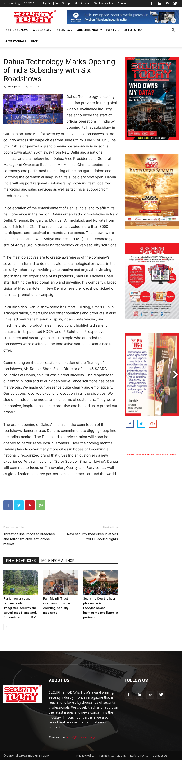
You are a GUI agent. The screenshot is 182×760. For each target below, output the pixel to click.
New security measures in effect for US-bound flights (92, 536)
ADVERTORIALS (15, 41)
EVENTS (111, 30)
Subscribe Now (87, 30)
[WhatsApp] (41, 505)
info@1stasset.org (81, 737)
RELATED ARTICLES (21, 561)
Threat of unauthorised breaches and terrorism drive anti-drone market (29, 539)
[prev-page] (6, 627)
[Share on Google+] (153, 424)
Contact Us (160, 756)
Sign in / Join (50, 3)
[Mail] (167, 3)
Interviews (63, 30)
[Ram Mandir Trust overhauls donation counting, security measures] (60, 582)
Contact (122, 3)
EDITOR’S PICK (132, 30)
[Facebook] (151, 3)
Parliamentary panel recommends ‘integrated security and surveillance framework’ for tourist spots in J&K (20, 608)
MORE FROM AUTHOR (57, 561)
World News (42, 30)
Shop (34, 41)
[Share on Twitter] (141, 424)
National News (16, 30)
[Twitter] (175, 3)
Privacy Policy (85, 756)
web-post (14, 86)
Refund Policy (139, 756)
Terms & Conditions (112, 756)
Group (66, 3)
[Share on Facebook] (130, 424)
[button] (173, 30)
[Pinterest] (30, 505)
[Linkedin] (159, 3)
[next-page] (14, 627)
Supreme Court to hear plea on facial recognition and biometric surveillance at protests (100, 608)
